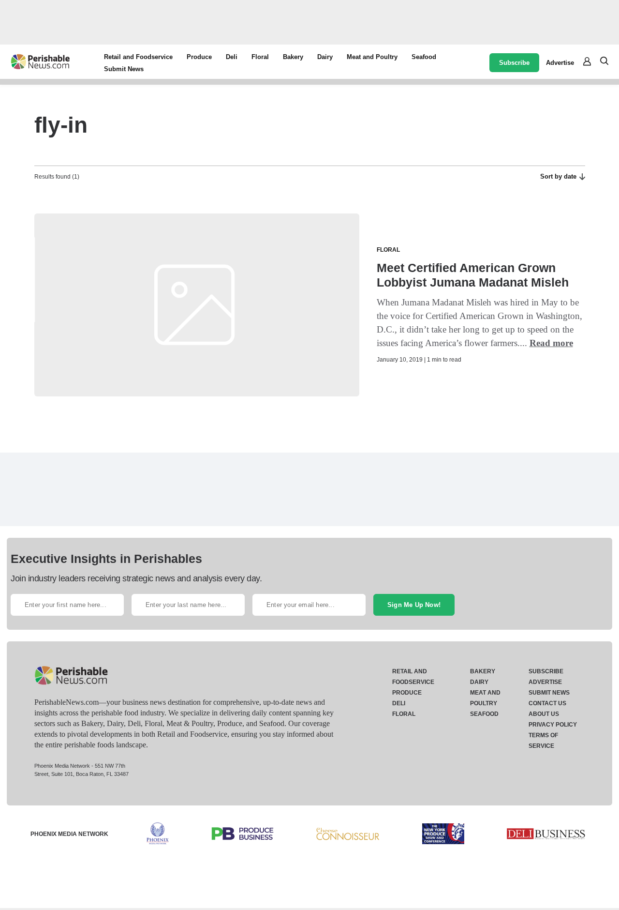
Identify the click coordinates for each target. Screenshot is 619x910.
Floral (260, 57)
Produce (199, 57)
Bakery (293, 57)
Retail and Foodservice (138, 57)
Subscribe (514, 62)
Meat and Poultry (372, 57)
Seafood (424, 57)
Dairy (325, 57)
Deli (231, 57)
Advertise (560, 62)
